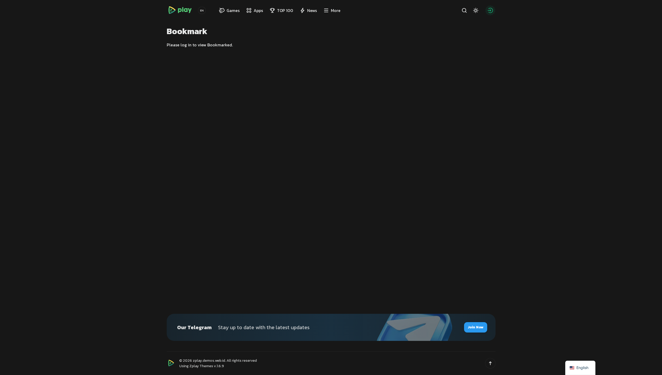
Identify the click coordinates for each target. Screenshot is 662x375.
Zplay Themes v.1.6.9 (206, 366)
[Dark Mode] (476, 10)
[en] (202, 10)
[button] (490, 363)
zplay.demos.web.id (209, 360)
